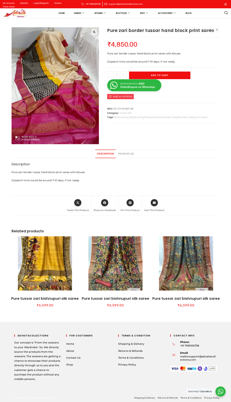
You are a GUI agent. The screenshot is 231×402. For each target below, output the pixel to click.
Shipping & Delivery (131, 343)
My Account (9, 3)
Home (62, 13)
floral (147, 117)
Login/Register (41, 3)
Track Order (9, 6)
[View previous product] (210, 29)
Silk (184, 117)
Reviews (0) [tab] (126, 153)
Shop (69, 364)
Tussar (191, 117)
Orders (58, 3)
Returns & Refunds (130, 350)
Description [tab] (105, 153)
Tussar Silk (125, 112)
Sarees (77, 13)
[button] (94, 32)
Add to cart (159, 75)
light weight (173, 117)
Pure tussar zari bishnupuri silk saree (45, 298)
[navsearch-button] (226, 13)
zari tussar (202, 117)
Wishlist (24, 3)
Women (98, 13)
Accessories (165, 13)
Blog (189, 13)
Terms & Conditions (131, 357)
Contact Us (73, 357)
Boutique (121, 13)
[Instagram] (226, 4)
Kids (142, 13)
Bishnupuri (121, 117)
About (70, 350)
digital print (136, 117)
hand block (158, 117)
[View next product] (216, 29)
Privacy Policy (127, 364)
